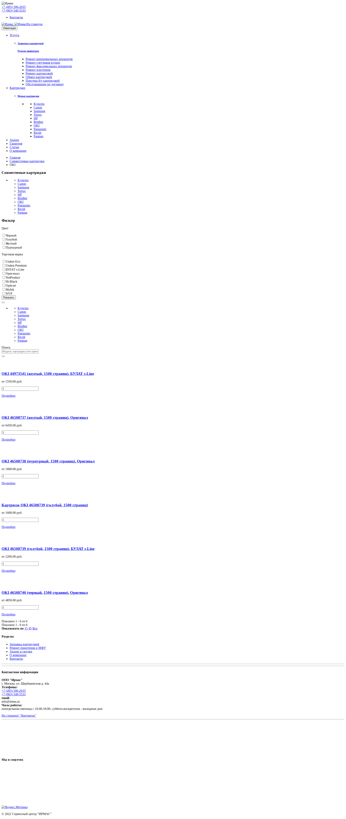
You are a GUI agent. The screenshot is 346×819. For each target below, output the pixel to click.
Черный (11, 235)
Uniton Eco (13, 261)
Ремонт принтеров (28, 50)
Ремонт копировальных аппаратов (49, 59)
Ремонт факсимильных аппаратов (49, 66)
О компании (18, 150)
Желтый (11, 243)
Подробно (8, 395)
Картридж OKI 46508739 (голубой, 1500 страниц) (45, 505)
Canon (38, 107)
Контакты (16, 17)
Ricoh (37, 132)
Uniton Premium (16, 265)
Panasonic (40, 129)
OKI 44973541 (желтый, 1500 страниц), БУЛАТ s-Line (48, 374)
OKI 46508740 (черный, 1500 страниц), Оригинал (45, 592)
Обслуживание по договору (45, 84)
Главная (15, 157)
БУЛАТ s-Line (15, 269)
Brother (38, 122)
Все (34, 628)
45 (30, 628)
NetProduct (13, 277)
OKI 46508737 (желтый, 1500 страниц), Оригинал (45, 417)
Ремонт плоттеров (38, 70)
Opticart (11, 285)
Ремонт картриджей (39, 73)
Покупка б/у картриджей (43, 80)
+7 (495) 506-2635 (14, 7)
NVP (9, 293)
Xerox (38, 114)
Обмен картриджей (39, 77)
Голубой (11, 239)
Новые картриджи (28, 96)
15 (26, 628)
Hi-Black (11, 281)
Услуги (14, 35)
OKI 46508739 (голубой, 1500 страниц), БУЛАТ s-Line (48, 549)
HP (36, 118)
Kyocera (39, 104)
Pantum (38, 136)
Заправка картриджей (30, 43)
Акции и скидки (21, 651)
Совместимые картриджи (27, 161)
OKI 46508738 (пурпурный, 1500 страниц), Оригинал (48, 461)
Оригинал (12, 273)
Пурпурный (14, 247)
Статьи (14, 147)
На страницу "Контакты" (19, 715)
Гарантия (16, 143)
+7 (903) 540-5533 (14, 10)
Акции (14, 140)
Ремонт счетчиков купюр (43, 62)
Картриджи (17, 88)
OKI (36, 125)
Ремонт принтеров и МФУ (28, 648)
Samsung (39, 111)
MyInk (10, 289)
